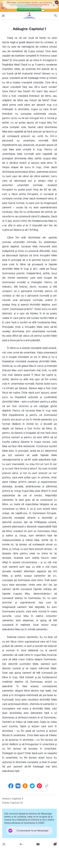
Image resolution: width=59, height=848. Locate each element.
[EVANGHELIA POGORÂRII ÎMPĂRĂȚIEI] (29, 15)
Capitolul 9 (17, 798)
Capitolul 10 (16, 802)
